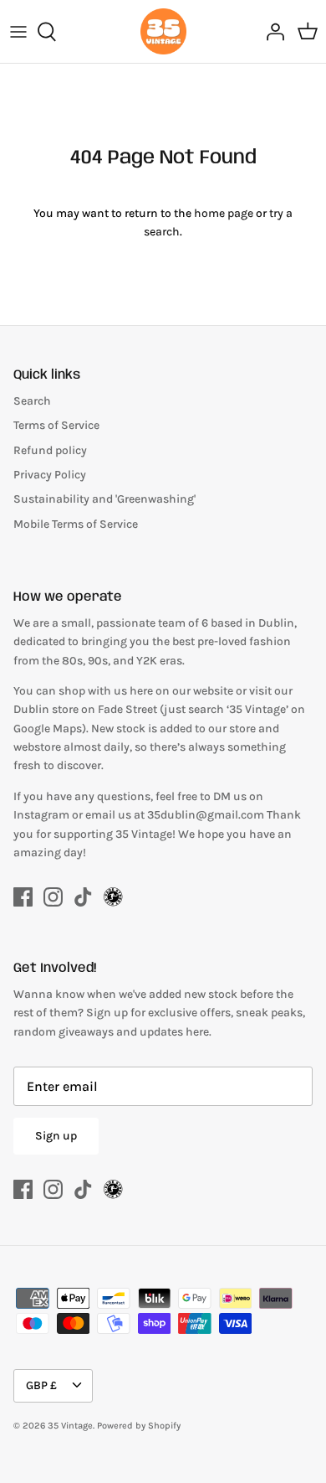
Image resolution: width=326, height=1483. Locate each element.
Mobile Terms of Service (75, 524)
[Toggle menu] (18, 31)
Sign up (56, 1136)
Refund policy (50, 450)
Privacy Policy (49, 475)
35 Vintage (70, 1425)
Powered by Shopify (139, 1425)
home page (223, 213)
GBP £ (41, 1385)
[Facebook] (23, 897)
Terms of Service (56, 425)
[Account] (270, 31)
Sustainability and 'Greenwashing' (104, 499)
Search (32, 401)
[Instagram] (53, 897)
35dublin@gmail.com (207, 815)
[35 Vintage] (163, 31)
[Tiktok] (83, 897)
